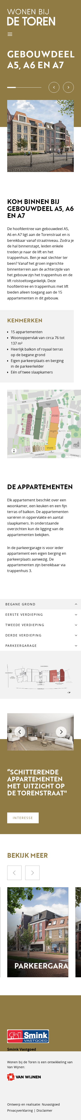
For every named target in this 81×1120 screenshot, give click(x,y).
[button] (54, 87)
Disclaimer (44, 1110)
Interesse (23, 818)
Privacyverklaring (20, 1110)
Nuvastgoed (51, 1104)
